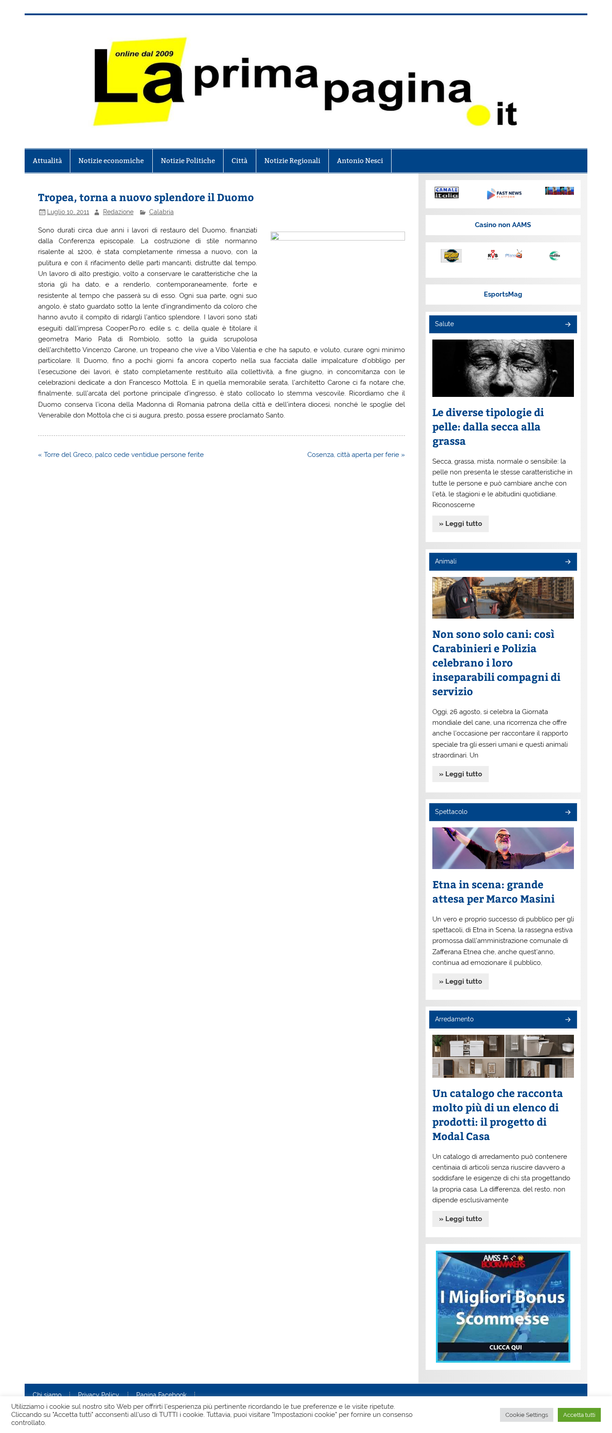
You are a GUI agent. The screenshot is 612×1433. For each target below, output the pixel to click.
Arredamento (454, 1019)
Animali (446, 561)
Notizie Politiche (188, 160)
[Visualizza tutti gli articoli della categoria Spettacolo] (567, 813)
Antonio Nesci (360, 160)
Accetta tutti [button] (579, 1414)
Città (239, 160)
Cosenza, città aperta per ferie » (356, 455)
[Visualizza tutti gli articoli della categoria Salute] (567, 325)
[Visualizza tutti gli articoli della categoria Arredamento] (567, 1020)
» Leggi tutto (460, 524)
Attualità (47, 160)
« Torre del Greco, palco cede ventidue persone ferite (121, 455)
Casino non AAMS (503, 225)
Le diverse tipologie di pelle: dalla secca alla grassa (488, 426)
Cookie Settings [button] (526, 1414)
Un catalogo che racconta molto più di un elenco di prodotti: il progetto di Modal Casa (497, 1114)
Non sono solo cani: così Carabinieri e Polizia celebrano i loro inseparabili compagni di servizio (496, 662)
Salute (444, 323)
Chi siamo (47, 1395)
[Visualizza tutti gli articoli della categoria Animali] (567, 562)
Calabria (161, 211)
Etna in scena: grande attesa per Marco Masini (493, 891)
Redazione (118, 211)
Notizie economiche (111, 160)
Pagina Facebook (161, 1395)
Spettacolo (451, 811)
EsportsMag (503, 294)
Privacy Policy (98, 1395)
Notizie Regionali (292, 160)
